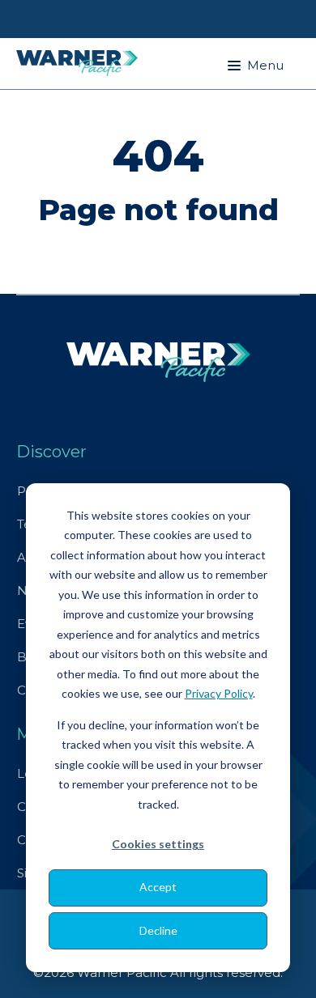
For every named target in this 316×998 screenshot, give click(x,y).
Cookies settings (158, 844)
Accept (158, 887)
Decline (158, 930)
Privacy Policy (219, 693)
